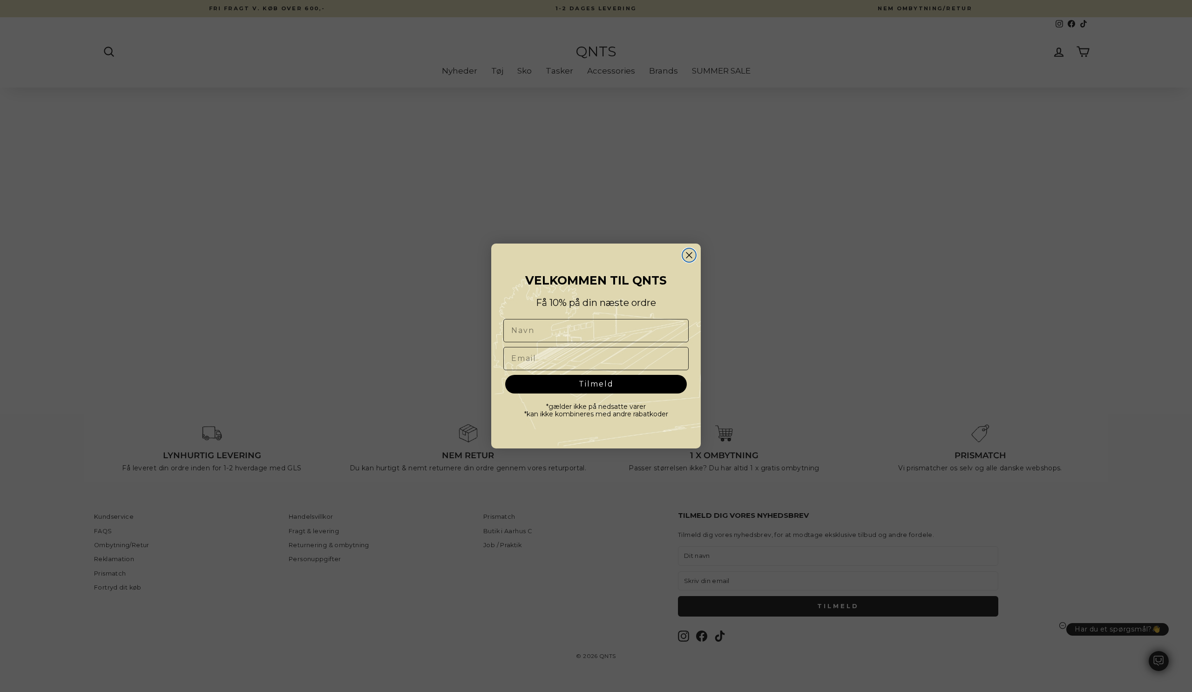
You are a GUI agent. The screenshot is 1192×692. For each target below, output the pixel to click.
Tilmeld (596, 384)
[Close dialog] (689, 255)
